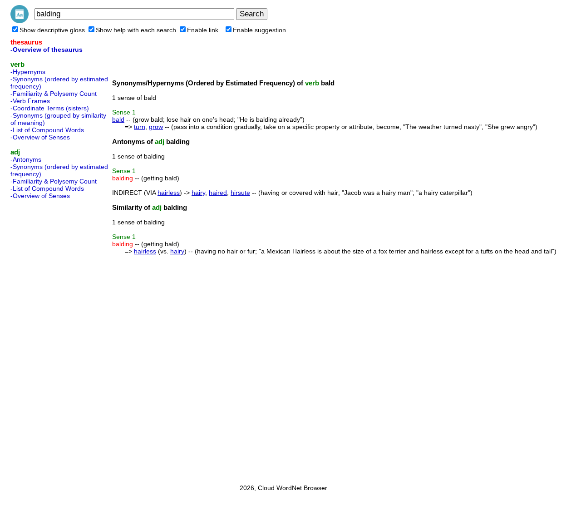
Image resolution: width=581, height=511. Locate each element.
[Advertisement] (46, 339)
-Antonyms (25, 159)
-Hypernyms (27, 71)
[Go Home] (19, 21)
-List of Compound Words (47, 130)
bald (118, 119)
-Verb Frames (30, 100)
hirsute (240, 192)
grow (156, 126)
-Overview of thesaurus (46, 49)
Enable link (202, 30)
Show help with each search (136, 30)
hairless (169, 192)
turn (139, 126)
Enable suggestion (259, 30)
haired (218, 192)
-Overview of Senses (40, 137)
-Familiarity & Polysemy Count (53, 93)
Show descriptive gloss (52, 30)
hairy (198, 192)
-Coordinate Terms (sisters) (49, 108)
